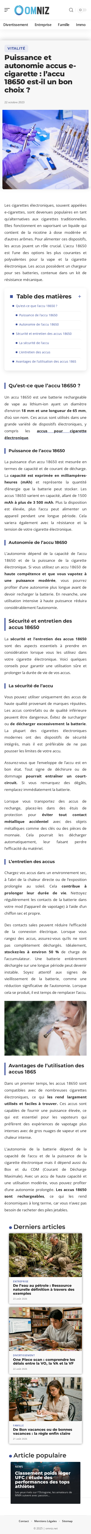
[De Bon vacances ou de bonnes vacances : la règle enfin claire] (45, 1399)
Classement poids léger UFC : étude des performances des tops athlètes (42, 1479)
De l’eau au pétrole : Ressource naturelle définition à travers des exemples (43, 1289)
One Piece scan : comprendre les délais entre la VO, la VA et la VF (44, 1362)
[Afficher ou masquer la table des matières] (76, 296)
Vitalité (16, 48)
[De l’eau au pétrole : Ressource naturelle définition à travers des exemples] (45, 1255)
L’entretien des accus (34, 352)
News (19, 1466)
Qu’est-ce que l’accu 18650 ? (36, 306)
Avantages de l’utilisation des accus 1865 (46, 361)
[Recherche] (71, 10)
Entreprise (20, 1281)
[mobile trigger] (8, 10)
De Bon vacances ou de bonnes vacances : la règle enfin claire (42, 1431)
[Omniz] (32, 10)
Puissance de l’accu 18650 (38, 315)
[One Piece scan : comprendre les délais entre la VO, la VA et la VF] (45, 1329)
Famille (18, 1425)
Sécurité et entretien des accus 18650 (44, 334)
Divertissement (24, 1355)
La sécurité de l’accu (34, 343)
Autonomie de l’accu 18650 (39, 324)
